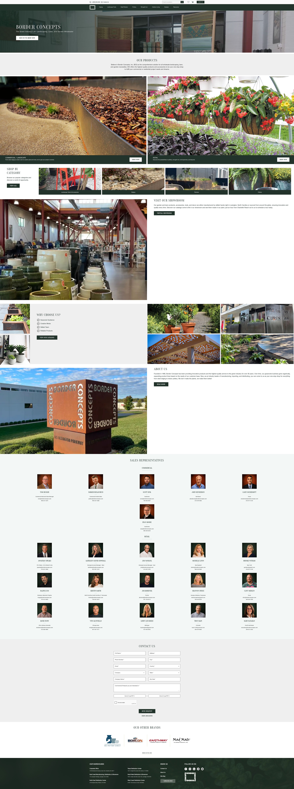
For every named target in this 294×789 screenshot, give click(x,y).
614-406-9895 (44, 629)
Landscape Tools (111, 7)
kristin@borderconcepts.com (96, 597)
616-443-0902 (147, 629)
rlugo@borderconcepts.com (44, 597)
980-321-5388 (95, 500)
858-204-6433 (147, 530)
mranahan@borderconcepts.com (249, 627)
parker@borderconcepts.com (96, 498)
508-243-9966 (198, 569)
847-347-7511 (95, 629)
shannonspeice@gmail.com (198, 597)
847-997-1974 (95, 569)
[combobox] (164, 666)
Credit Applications (147, 716)
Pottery (134, 7)
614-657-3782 (147, 569)
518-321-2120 (249, 569)
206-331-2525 (249, 629)
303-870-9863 (198, 629)
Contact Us (106, 2)
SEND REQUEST (147, 711)
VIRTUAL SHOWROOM (164, 213)
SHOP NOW (135, 160)
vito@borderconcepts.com (95, 627)
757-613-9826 (44, 599)
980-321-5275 (44, 500)
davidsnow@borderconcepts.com (44, 627)
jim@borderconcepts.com (147, 567)
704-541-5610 (95, 599)
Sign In (200, 2)
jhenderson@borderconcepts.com (198, 498)
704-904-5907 (147, 500)
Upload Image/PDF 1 (129, 696)
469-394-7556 (249, 599)
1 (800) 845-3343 (96, 2)
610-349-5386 (198, 500)
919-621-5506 (44, 569)
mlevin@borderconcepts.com (198, 567)
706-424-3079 (198, 599)
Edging (101, 7)
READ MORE (161, 384)
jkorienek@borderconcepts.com (147, 597)
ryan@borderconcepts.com (147, 528)
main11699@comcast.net (198, 627)
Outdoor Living (156, 7)
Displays (166, 7)
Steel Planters (124, 7)
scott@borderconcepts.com (147, 498)
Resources (176, 7)
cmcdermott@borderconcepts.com (249, 498)
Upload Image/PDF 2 (164, 696)
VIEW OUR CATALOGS (47, 337)
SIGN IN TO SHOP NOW (27, 38)
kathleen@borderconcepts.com (96, 567)
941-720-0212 (147, 599)
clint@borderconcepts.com (249, 597)
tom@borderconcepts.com (44, 498)
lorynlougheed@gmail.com (147, 627)
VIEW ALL (13, 186)
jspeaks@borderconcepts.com (44, 567)
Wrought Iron (144, 7)
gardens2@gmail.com (249, 567)
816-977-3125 (249, 500)
